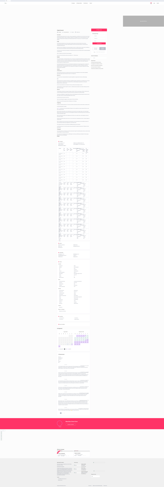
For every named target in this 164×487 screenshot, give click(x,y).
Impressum (90, 485)
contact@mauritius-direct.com (62, 478)
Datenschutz (105, 485)
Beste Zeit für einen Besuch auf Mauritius (96, 65)
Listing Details (61, 252)
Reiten (59, 108)
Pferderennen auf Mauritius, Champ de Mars (97, 68)
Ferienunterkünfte (66, 32)
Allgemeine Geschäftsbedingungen (97, 485)
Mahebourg (82, 472)
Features (60, 261)
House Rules (61, 316)
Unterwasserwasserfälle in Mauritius (96, 62)
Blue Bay (86, 472)
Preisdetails (61, 141)
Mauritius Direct (60, 480)
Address (60, 243)
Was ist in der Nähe (62, 324)
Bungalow (60, 32)
